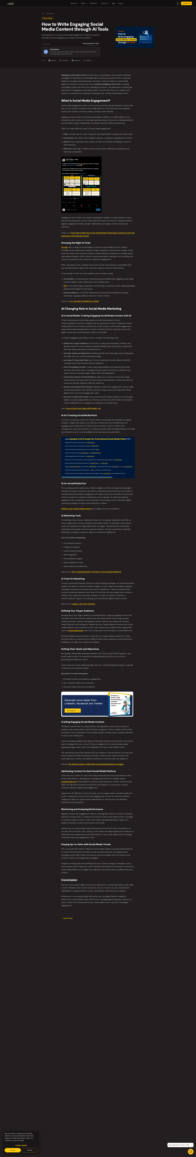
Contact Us (186, 3)
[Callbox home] (10, 3)
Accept (12, 1150)
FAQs (113, 3)
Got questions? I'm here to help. (179, 1145)
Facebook (77, 60)
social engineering (75, 630)
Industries (93, 3)
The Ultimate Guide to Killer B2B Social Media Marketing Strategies (96, 764)
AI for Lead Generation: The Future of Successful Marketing (96, 572)
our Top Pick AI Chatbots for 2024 (84, 301)
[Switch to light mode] (178, 3)
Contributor (54, 49)
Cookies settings (21, 1145)
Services (73, 3)
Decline (29, 1150)
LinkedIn (53, 60)
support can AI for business (83, 604)
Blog (43, 13)
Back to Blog (66, 918)
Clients (83, 3)
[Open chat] (191, 1152)
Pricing (120, 3)
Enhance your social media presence (76, 509)
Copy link (88, 60)
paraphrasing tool (68, 782)
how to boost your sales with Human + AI (83, 408)
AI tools (64, 247)
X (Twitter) (65, 60)
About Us (104, 3)
